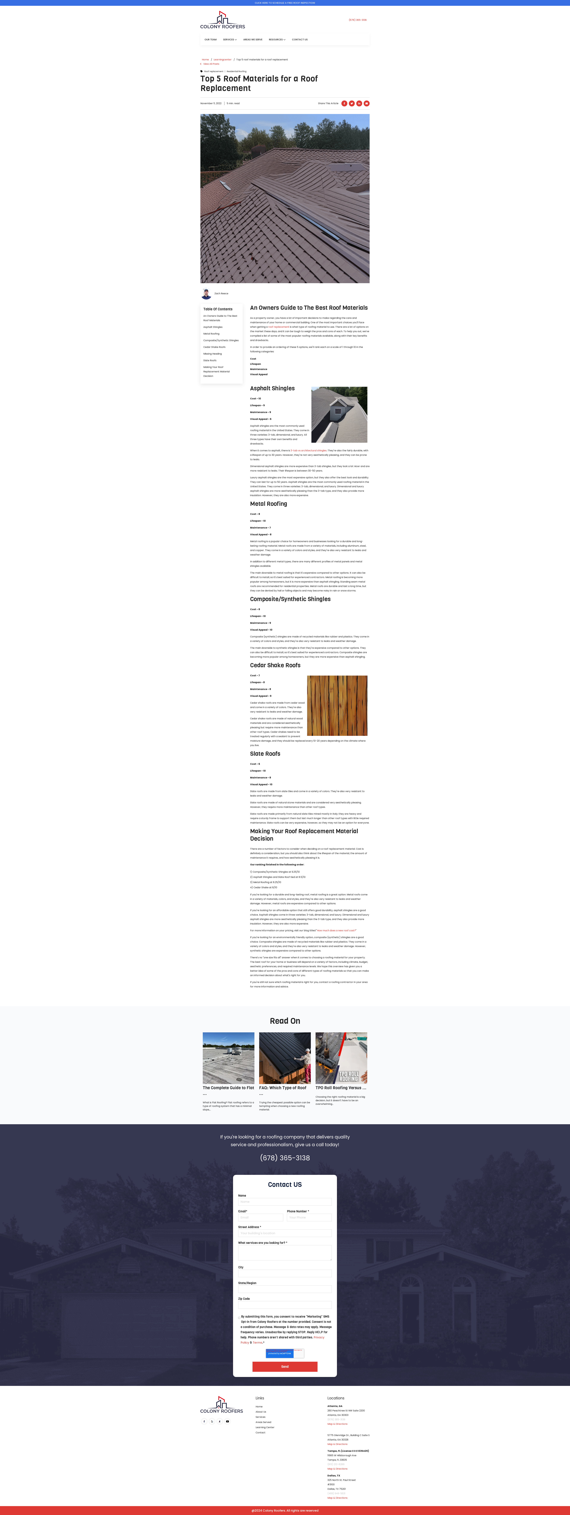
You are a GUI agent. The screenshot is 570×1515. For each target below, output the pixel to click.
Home (259, 1406)
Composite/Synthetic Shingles (221, 340)
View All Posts (211, 64)
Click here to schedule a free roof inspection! (285, 3)
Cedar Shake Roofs (214, 347)
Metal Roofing (211, 333)
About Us (261, 1411)
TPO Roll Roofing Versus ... (341, 1088)
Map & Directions (337, 1424)
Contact (260, 1432)
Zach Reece (221, 293)
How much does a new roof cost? (336, 930)
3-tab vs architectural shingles (309, 450)
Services (228, 39)
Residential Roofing (236, 71)
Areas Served (263, 1422)
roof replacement (278, 327)
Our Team (211, 39)
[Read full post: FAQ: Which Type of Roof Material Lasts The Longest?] (285, 1083)
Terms (257, 1342)
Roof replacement (213, 71)
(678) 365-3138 (358, 20)
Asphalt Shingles (213, 327)
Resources (276, 39)
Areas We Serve (252, 39)
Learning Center (265, 1427)
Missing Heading (212, 353)
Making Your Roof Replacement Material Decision (216, 371)
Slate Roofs (209, 360)
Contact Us (300, 39)
